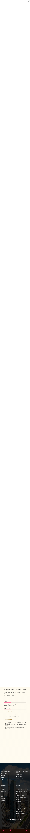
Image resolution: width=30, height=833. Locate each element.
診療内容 (18, 831)
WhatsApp (26, 831)
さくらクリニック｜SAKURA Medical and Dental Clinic (18, 825)
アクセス (10, 831)
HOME (3, 831)
